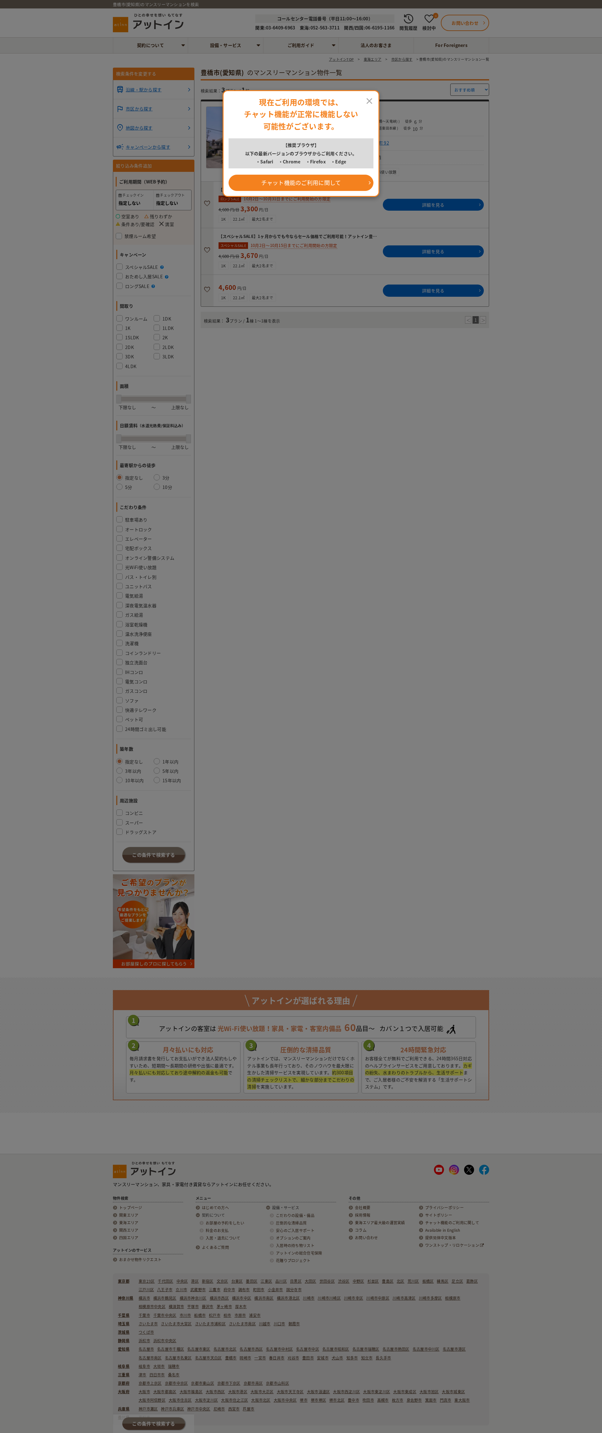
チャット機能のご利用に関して (301, 182)
